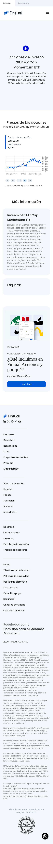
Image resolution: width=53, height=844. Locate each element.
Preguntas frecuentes (15, 457)
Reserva (7, 489)
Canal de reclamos (13, 610)
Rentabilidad (10, 445)
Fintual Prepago (12, 593)
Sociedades (9, 512)
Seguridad (8, 599)
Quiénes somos (11, 532)
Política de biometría (15, 581)
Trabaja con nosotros (15, 549)
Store (6, 451)
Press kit (8, 463)
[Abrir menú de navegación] (47, 13)
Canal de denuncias (14, 604)
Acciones (8, 506)
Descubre (8, 440)
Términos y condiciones (16, 570)
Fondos (7, 495)
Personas (8, 538)
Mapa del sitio (11, 468)
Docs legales (10, 587)
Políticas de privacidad (16, 576)
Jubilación (9, 500)
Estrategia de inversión (16, 544)
